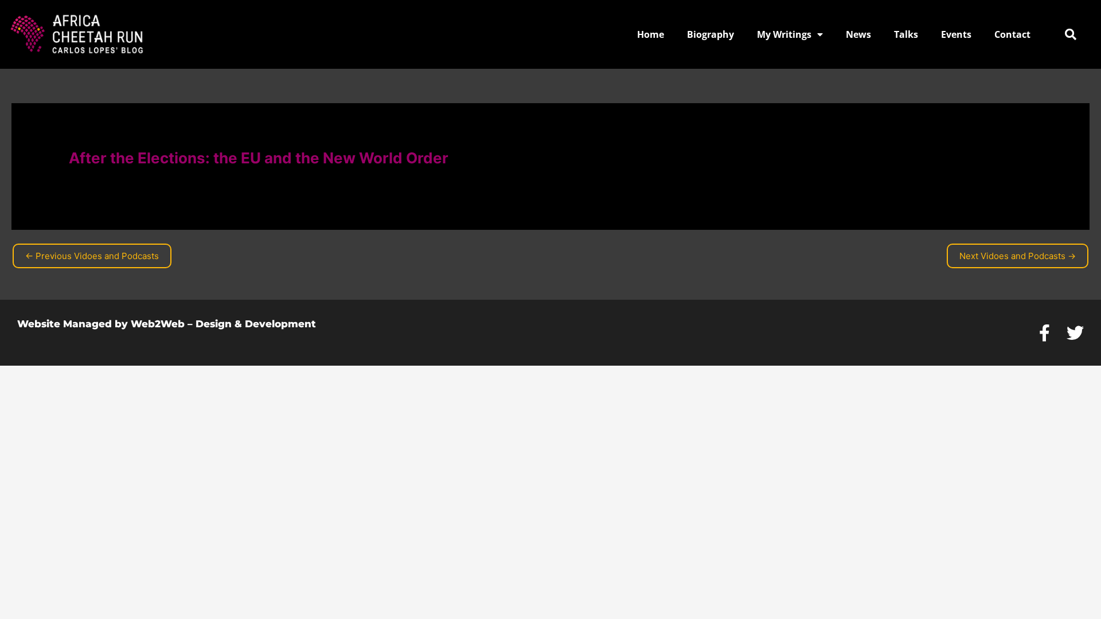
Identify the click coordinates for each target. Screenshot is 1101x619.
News (858, 34)
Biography (710, 34)
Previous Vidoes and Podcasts (92, 255)
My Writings (784, 34)
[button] (1070, 34)
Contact (1012, 34)
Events (956, 34)
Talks (906, 34)
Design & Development (256, 324)
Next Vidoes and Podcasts (1017, 255)
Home (650, 34)
